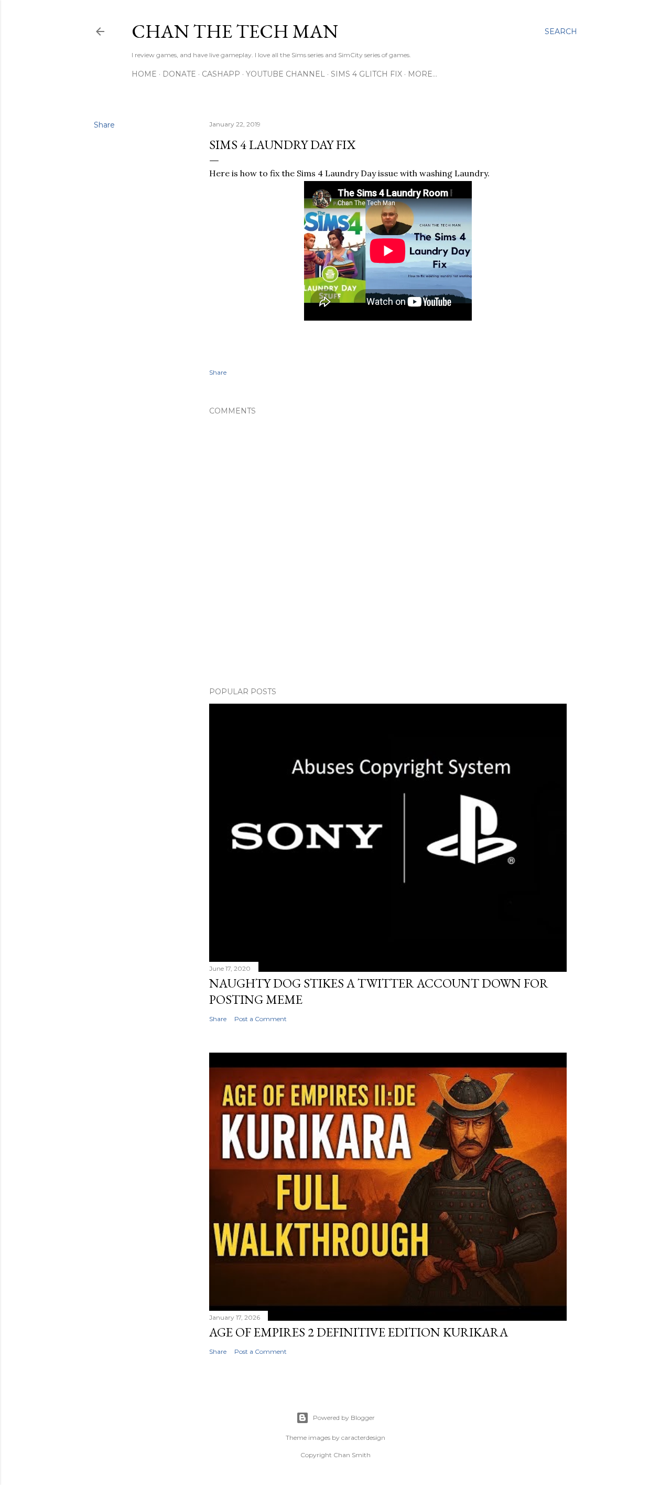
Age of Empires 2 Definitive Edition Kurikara (358, 1332)
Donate (179, 74)
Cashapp (221, 74)
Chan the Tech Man (235, 31)
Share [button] (104, 125)
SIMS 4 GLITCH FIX (366, 74)
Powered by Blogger (344, 1418)
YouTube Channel (285, 74)
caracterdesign (363, 1437)
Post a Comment (260, 1019)
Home (144, 74)
